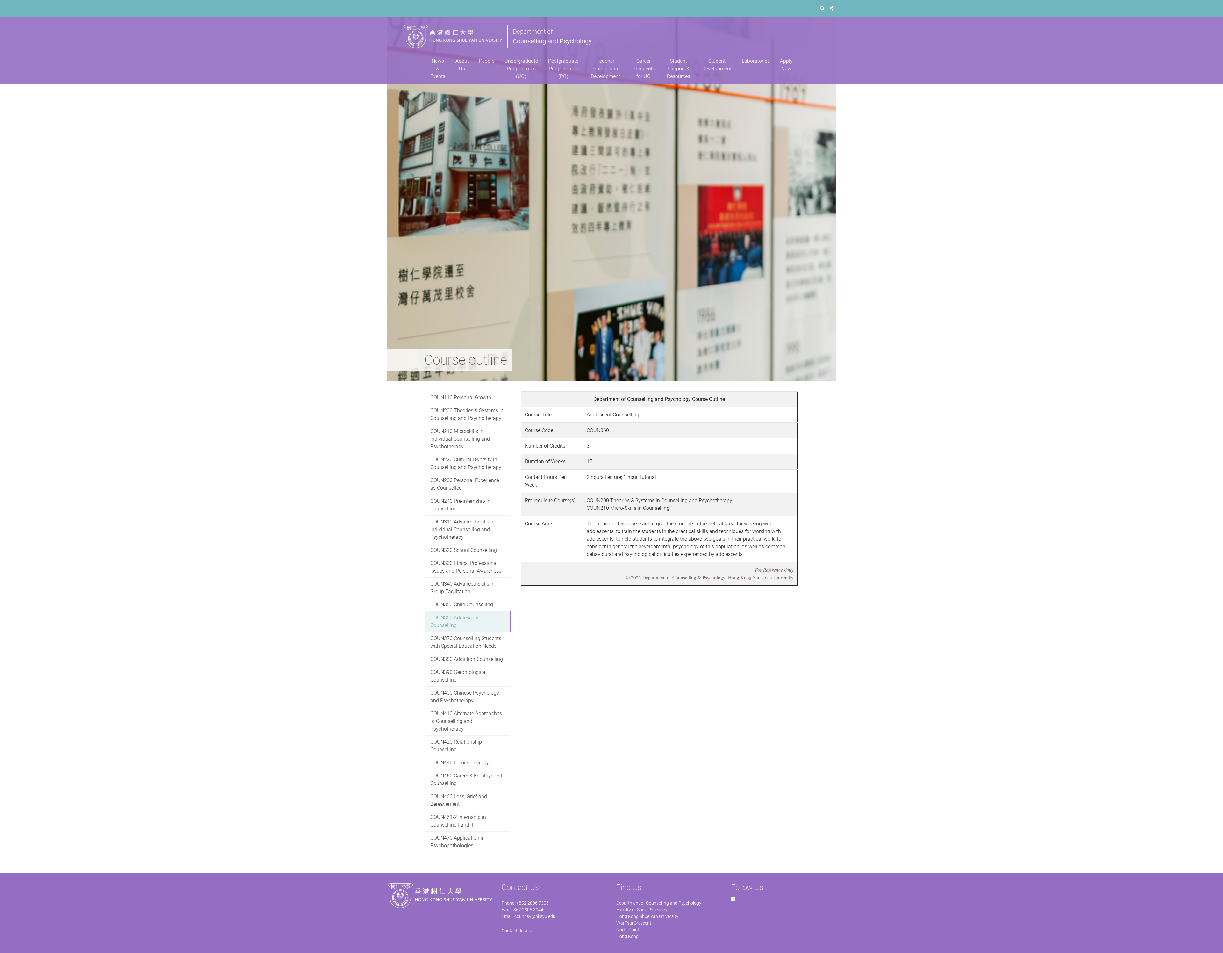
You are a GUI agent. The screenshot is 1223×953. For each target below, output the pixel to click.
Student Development (717, 65)
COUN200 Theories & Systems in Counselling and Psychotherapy (467, 414)
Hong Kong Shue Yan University (761, 577)
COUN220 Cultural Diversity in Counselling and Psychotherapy (465, 463)
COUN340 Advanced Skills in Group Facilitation (462, 588)
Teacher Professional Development (605, 68)
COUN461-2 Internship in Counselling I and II (458, 821)
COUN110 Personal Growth (460, 397)
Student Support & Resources (678, 68)
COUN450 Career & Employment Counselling (466, 779)
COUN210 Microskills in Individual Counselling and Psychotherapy (460, 439)
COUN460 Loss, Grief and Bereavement (458, 800)
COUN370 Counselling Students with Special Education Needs (465, 642)
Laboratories (756, 61)
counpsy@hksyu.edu (534, 916)
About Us (462, 65)
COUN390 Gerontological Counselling (458, 676)
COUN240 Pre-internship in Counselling (460, 505)
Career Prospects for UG (644, 68)
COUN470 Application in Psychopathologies (457, 841)
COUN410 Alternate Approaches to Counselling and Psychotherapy (466, 721)
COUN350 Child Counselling (461, 605)
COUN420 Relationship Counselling (456, 746)
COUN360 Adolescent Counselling (454, 621)
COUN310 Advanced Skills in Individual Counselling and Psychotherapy (462, 529)
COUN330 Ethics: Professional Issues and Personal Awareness (465, 567)
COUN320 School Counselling (463, 550)
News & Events (437, 68)
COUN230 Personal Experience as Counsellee (464, 484)
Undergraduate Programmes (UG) (521, 68)
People (486, 61)
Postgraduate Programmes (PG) (563, 68)
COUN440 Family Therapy (459, 763)
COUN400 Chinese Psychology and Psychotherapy (464, 697)
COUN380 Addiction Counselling (466, 659)
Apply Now (786, 65)
